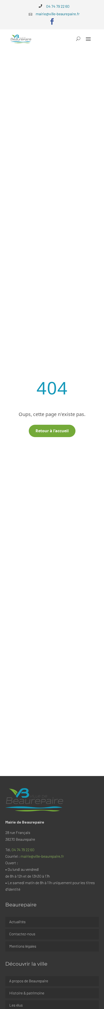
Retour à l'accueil (52, 430)
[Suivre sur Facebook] (52, 21)
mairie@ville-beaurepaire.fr (42, 856)
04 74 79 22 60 (23, 849)
